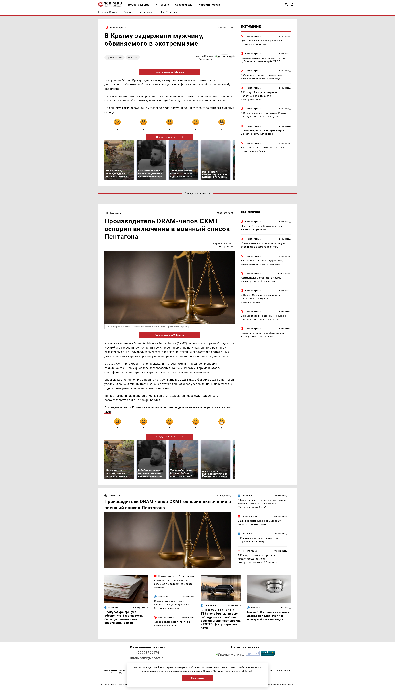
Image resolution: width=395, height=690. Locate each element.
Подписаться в (170, 71)
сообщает (143, 84)
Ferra (225, 356)
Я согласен (197, 678)
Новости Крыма (118, 27)
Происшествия (114, 57)
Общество (247, 495)
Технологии (116, 213)
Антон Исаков (204, 56)
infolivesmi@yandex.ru (147, 658)
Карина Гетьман (223, 243)
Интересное (210, 605)
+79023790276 (147, 653)
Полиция (133, 57)
